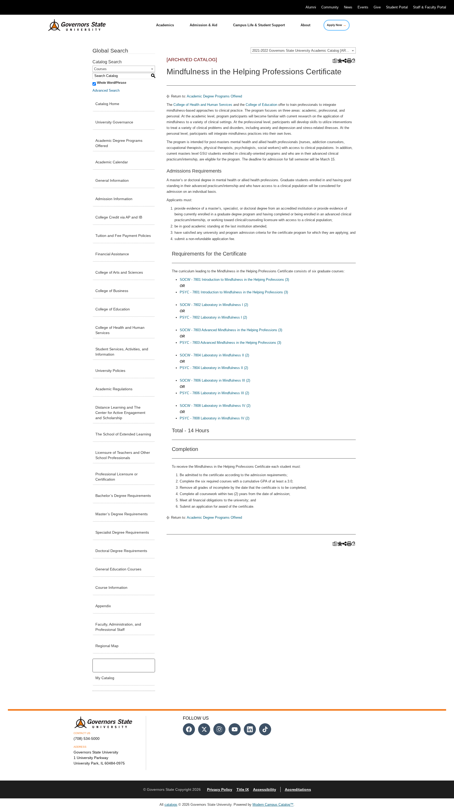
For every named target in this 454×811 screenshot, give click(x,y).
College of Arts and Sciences (119, 272)
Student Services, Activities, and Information (121, 351)
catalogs (170, 805)
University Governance (114, 122)
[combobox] (303, 50)
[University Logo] (73, 25)
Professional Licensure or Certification (116, 476)
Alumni (311, 7)
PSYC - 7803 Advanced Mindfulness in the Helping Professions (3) (230, 343)
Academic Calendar (111, 162)
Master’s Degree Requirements (121, 514)
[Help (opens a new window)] (353, 61)
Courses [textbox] (100, 69)
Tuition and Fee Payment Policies (123, 235)
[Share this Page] (344, 61)
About (305, 25)
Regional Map (106, 646)
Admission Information (113, 199)
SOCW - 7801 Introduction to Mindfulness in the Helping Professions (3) (234, 280)
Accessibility (264, 789)
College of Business (111, 291)
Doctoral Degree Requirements (121, 551)
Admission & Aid (203, 25)
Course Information (111, 587)
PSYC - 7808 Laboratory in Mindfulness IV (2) (214, 418)
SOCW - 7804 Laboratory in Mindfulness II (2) (214, 355)
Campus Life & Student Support (259, 25)
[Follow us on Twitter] (204, 729)
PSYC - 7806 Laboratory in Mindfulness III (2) (214, 393)
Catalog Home (107, 104)
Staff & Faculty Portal (429, 7)
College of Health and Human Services (120, 330)
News (348, 7)
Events (363, 7)
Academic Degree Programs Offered (118, 143)
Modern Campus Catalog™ (272, 805)
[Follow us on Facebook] (189, 729)
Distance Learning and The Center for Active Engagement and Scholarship (120, 412)
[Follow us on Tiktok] (265, 729)
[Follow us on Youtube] (235, 729)
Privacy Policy (219, 789)
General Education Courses (118, 569)
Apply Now (336, 25)
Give (377, 7)
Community (330, 7)
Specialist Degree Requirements (122, 532)
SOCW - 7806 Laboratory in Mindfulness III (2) (215, 380)
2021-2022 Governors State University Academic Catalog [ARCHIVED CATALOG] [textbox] (303, 51)
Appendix (103, 606)
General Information (112, 180)
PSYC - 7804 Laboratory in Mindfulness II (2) (214, 368)
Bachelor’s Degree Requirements (123, 495)
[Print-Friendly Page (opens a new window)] (348, 61)
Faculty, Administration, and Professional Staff (118, 627)
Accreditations (298, 789)
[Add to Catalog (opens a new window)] (338, 61)
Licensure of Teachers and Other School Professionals (122, 455)
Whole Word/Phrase (111, 83)
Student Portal (397, 7)
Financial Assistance (112, 254)
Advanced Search (106, 90)
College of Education (112, 309)
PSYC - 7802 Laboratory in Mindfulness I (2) (213, 317)
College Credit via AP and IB (118, 217)
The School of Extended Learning (123, 434)
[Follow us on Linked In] (250, 729)
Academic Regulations (113, 389)
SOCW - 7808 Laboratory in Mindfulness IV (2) (215, 406)
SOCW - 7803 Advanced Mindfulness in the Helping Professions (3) (231, 330)
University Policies (110, 370)
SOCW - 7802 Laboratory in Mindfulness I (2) (214, 305)
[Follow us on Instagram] (219, 729)
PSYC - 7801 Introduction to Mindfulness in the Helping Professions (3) (234, 292)
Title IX (242, 789)
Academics (165, 25)
